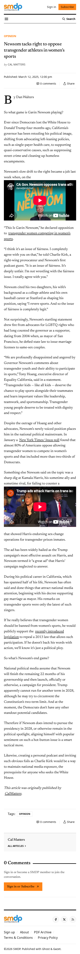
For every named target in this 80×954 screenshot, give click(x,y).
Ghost (46, 949)
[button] (9, 932)
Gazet (57, 949)
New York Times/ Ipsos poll (39, 440)
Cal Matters (16, 64)
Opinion (10, 36)
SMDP (16, 949)
